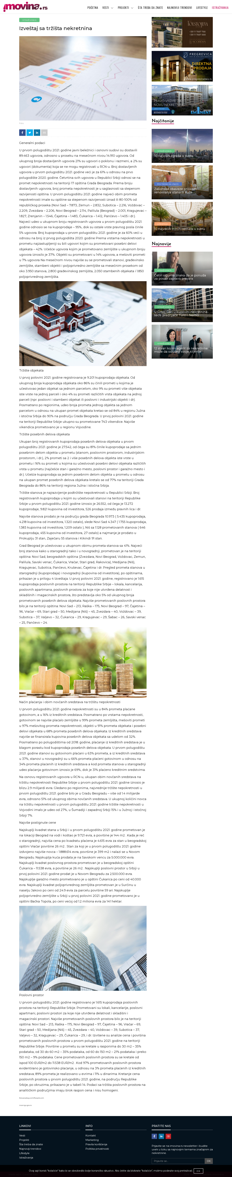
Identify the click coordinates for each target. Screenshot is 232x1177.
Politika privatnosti (97, 1148)
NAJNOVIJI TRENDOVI (179, 8)
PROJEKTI (123, 8)
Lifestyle (24, 1153)
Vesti (22, 1135)
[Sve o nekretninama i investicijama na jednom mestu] (29, 7)
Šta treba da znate (31, 1144)
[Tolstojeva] (182, 32)
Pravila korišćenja (96, 1144)
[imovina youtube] (168, 1136)
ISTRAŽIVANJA (220, 8)
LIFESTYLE (202, 8)
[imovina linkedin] (161, 1136)
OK (209, 1161)
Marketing (92, 1140)
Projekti (24, 1140)
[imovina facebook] (154, 1136)
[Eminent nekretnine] (182, 100)
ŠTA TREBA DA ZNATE (150, 8)
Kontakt (90, 1135)
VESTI (105, 8)
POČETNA (92, 8)
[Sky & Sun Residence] (182, 66)
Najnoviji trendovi (30, 1148)
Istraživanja (26, 1157)
